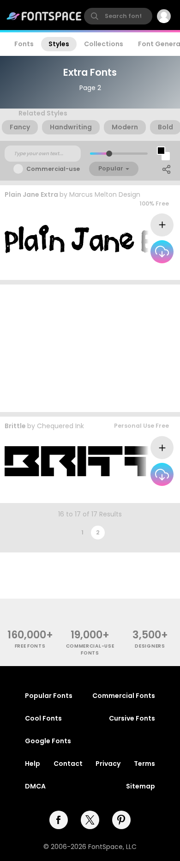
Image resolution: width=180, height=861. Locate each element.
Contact (68, 763)
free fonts (30, 646)
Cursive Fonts (132, 718)
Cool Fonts (43, 718)
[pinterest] (121, 820)
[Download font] (162, 251)
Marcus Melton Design (104, 194)
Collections (103, 44)
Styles (58, 44)
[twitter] (90, 820)
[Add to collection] (162, 224)
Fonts (24, 44)
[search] (118, 16)
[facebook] (58, 820)
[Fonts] (44, 16)
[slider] (109, 154)
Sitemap (140, 786)
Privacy (108, 763)
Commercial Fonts (123, 695)
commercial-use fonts (90, 649)
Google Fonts (48, 741)
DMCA (35, 786)
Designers (150, 646)
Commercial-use (53, 169)
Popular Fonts (48, 695)
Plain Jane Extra (31, 194)
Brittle (15, 425)
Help (32, 763)
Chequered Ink (60, 425)
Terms (144, 763)
